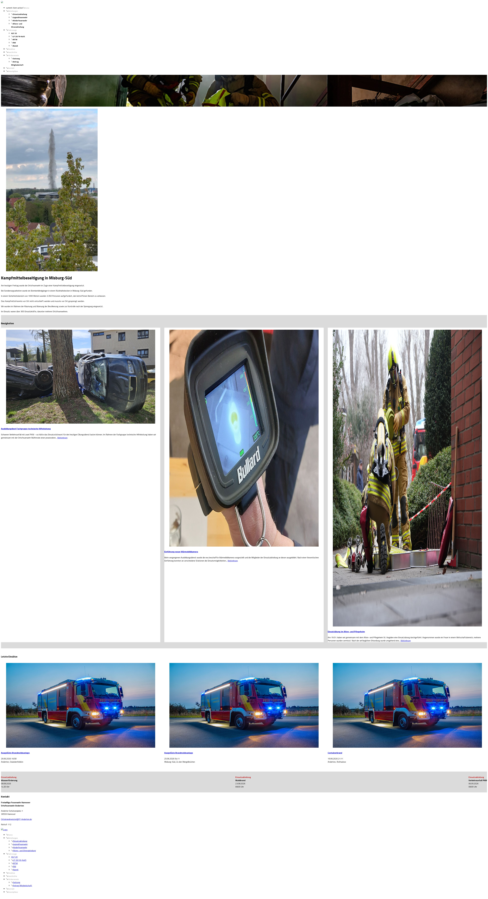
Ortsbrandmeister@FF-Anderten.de (16, 819)
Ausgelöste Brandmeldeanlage (15, 752)
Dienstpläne (13, 71)
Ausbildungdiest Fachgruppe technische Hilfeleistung (26, 428)
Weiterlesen (62, 437)
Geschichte (12, 52)
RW (14, 42)
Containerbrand (335, 752)
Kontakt (11, 68)
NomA (15, 45)
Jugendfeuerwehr (20, 17)
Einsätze (11, 49)
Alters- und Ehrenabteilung (24, 850)
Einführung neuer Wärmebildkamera (181, 551)
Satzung (16, 58)
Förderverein (13, 55)
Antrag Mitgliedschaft (22, 885)
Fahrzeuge (12, 30)
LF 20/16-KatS (19, 36)
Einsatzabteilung (20, 14)
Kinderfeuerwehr (20, 20)
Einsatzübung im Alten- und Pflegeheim (346, 631)
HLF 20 (14, 33)
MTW (15, 39)
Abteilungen (13, 11)
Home (27, 7)
